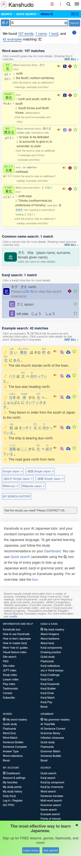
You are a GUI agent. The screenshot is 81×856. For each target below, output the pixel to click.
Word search (48, 791)
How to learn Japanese (17, 638)
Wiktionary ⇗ (10, 486)
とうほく (47, 187)
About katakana (49, 638)
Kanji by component (52, 782)
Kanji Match (47, 697)
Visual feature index (15, 652)
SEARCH (6, 14)
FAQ (5, 661)
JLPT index (9, 670)
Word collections (13, 756)
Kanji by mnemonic (51, 787)
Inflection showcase (52, 737)
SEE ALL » (71, 59)
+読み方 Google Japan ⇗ (18, 478)
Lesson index (11, 679)
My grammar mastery (56, 719)
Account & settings (14, 778)
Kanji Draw (47, 693)
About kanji (47, 643)
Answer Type (11, 751)
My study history (12, 791)
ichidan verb (23, 132)
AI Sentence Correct (52, 728)
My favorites (10, 782)
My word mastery (16, 719)
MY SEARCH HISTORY (16, 496)
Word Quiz (9, 733)
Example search (50, 814)
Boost (43, 706)
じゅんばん (11, 402)
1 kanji (53, 33)
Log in (6, 800)
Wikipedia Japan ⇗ (33, 486)
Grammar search (50, 805)
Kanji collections (50, 666)
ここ (24, 448)
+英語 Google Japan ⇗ (40, 471)
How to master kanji (15, 643)
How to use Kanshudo (16, 634)
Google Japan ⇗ (13, 471)
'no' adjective (29, 167)
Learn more (30, 850)
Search (74, 23)
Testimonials (10, 688)
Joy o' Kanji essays (51, 670)
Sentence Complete (15, 747)
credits (13, 616)
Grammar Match (50, 751)
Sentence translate (51, 796)
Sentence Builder (13, 742)
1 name (41, 33)
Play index (9, 684)
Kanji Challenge (50, 675)
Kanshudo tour (12, 629)
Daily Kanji (9, 796)
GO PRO (8, 805)
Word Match (10, 737)
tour (35, 579)
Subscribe (9, 697)
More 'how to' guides (15, 647)
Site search (9, 656)
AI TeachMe (47, 724)
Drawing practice (50, 652)
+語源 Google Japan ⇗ (50, 478)
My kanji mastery (53, 629)
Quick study (47, 656)
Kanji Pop (46, 702)
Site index (9, 666)
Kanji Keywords (49, 684)
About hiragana (49, 634)
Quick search (20, 556)
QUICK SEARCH (26, 14)
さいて (30, 402)
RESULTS (47, 14)
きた (42, 65)
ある (16, 360)
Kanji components (51, 647)
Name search (48, 809)
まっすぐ (25, 427)
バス (12, 376)
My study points (12, 787)
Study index (10, 675)
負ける (46, 128)
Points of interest (50, 818)
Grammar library (50, 733)
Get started (51, 850)
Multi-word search (51, 800)
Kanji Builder (48, 688)
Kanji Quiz (46, 679)
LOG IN (28, 291)
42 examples (12, 39)
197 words (26, 33)
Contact (7, 693)
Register (17, 800)
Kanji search (47, 778)
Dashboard (52, 550)
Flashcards (47, 661)
